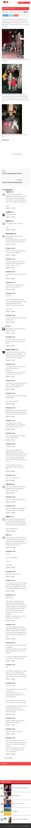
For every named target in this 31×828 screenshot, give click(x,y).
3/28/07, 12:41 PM (10, 244)
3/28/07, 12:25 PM (10, 217)
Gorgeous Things (10, 349)
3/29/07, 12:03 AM (10, 531)
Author (26, 12)
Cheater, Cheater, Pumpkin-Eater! (20, 788)
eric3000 (8, 212)
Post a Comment (8, 758)
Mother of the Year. (9, 8)
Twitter (11, 15)
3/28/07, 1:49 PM (10, 278)
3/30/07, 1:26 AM (10, 661)
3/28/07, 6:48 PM (10, 471)
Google (16, 15)
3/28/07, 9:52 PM (10, 493)
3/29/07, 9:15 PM (10, 620)
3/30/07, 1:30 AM (10, 679)
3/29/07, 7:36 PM (10, 591)
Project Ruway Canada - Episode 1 (20, 819)
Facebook (6, 15)
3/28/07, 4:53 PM (10, 389)
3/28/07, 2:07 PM (10, 322)
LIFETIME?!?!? (15, 811)
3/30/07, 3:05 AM (10, 714)
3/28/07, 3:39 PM (10, 345)
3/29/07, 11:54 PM (10, 639)
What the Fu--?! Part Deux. (18, 803)
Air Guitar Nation (6, 22)
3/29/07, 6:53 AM (10, 567)
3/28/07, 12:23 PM (10, 208)
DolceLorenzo (9, 233)
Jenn (7, 535)
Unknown (8, 192)
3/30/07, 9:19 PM (10, 734)
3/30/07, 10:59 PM (10, 754)
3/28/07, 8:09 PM (10, 480)
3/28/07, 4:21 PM (10, 376)
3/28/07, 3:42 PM (10, 360)
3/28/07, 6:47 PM (10, 440)
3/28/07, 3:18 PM (10, 333)
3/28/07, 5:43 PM (10, 416)
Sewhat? (8, 516)
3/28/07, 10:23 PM (10, 502)
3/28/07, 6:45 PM (10, 429)
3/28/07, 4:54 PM (10, 404)
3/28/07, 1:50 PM (10, 289)
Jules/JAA (9, 484)
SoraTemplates (10, 826)
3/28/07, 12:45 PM (10, 255)
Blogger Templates (25, 826)
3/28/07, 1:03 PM (10, 268)
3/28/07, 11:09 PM (10, 513)
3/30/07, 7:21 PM (10, 725)
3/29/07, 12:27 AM (10, 547)
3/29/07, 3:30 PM (10, 576)
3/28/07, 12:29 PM (10, 230)
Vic (6, 326)
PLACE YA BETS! (16, 795)
